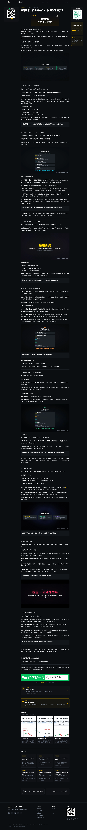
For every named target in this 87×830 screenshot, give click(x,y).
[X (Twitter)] (9, 813)
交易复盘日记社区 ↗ (41, 817)
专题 (47, 2)
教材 (43, 2)
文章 (39, 2)
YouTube (53, 808)
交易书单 (39, 812)
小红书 (53, 813)
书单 (61, 2)
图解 (51, 2)
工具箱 (71, 2)
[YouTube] (12, 813)
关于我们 (66, 2)
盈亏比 (67, 487)
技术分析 (22, 7)
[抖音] (21, 813)
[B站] (15, 813)
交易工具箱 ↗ (40, 815)
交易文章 (39, 808)
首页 (35, 2)
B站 (52, 810)
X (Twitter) (54, 812)
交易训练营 (56, 2)
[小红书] (18, 813)
